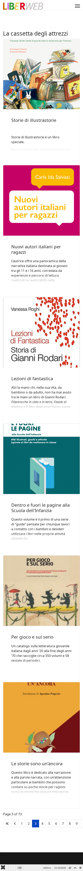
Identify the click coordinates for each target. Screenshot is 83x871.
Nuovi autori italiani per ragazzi (36, 249)
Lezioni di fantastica (32, 378)
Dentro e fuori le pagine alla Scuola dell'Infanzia (40, 507)
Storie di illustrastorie (33, 120)
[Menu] (77, 6)
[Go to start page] (7, 823)
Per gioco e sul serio (32, 637)
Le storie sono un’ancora (36, 763)
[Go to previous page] (15, 823)
